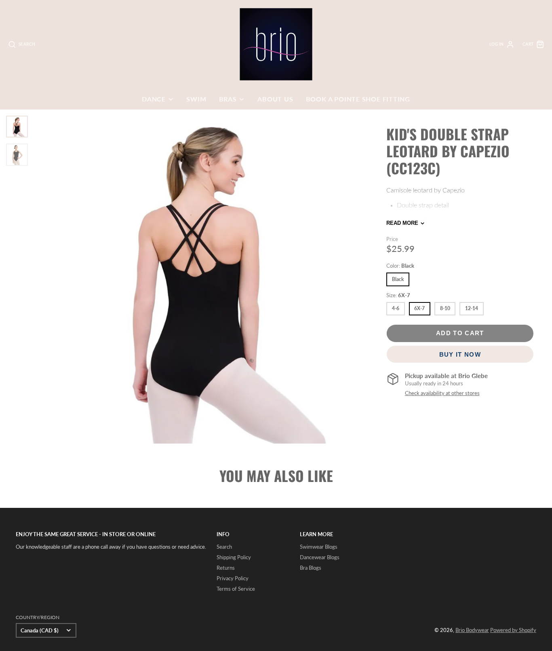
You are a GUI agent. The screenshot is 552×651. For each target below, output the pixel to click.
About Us (275, 99)
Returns (226, 567)
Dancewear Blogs (319, 557)
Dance (154, 99)
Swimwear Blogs (318, 546)
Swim (196, 99)
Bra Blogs (310, 567)
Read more (402, 223)
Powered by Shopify (513, 630)
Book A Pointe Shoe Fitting (358, 99)
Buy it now (460, 354)
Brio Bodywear (472, 630)
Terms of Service (236, 588)
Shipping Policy (234, 557)
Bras (228, 99)
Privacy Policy (233, 578)
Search (224, 546)
